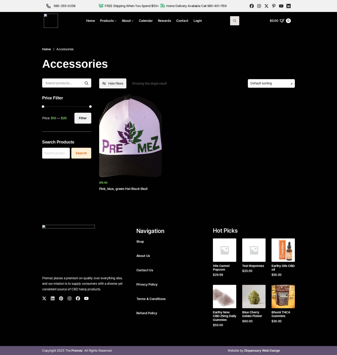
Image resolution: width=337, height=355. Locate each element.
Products (107, 20)
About (126, 20)
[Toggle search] (234, 20)
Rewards (164, 20)
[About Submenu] (132, 20)
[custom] (252, 6)
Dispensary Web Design (262, 350)
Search (81, 153)
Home (90, 20)
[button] (112, 83)
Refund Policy (146, 313)
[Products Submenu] (115, 20)
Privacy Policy (147, 284)
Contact (182, 20)
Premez (77, 350)
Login (198, 20)
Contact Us (144, 270)
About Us (143, 256)
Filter (83, 118)
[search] (86, 83)
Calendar (146, 20)
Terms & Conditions (151, 299)
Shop (140, 241)
